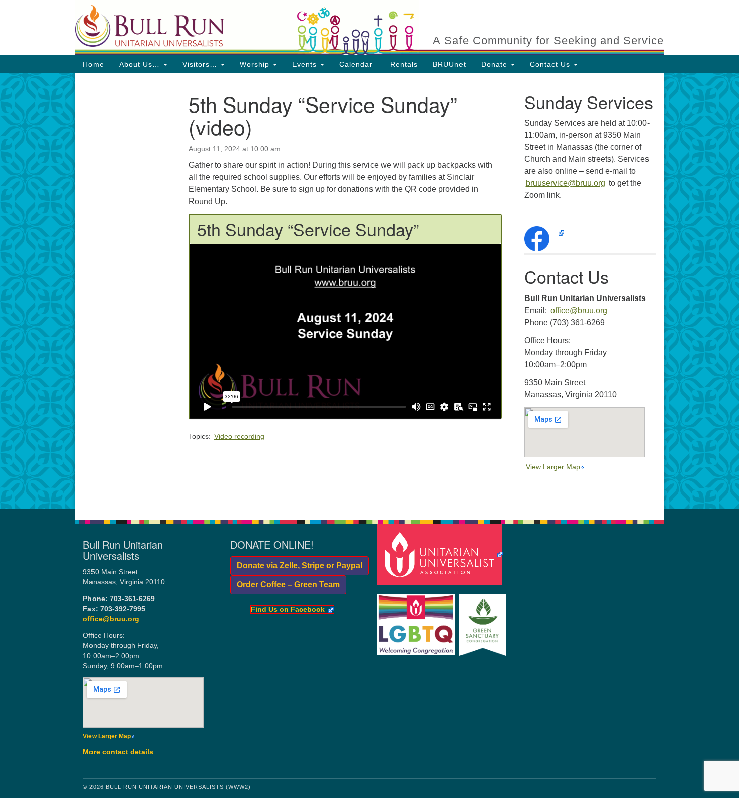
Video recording (239, 436)
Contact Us (551, 64)
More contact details (118, 752)
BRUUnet (449, 64)
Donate (495, 64)
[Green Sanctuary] (483, 620)
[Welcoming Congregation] (417, 620)
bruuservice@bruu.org (565, 183)
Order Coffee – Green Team (285, 584)
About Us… (140, 64)
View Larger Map (553, 467)
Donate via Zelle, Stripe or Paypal (296, 565)
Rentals (403, 64)
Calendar (356, 64)
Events (305, 64)
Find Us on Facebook (287, 610)
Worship (256, 64)
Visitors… (201, 64)
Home (93, 64)
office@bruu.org (578, 310)
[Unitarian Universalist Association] (441, 554)
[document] (369, 291)
